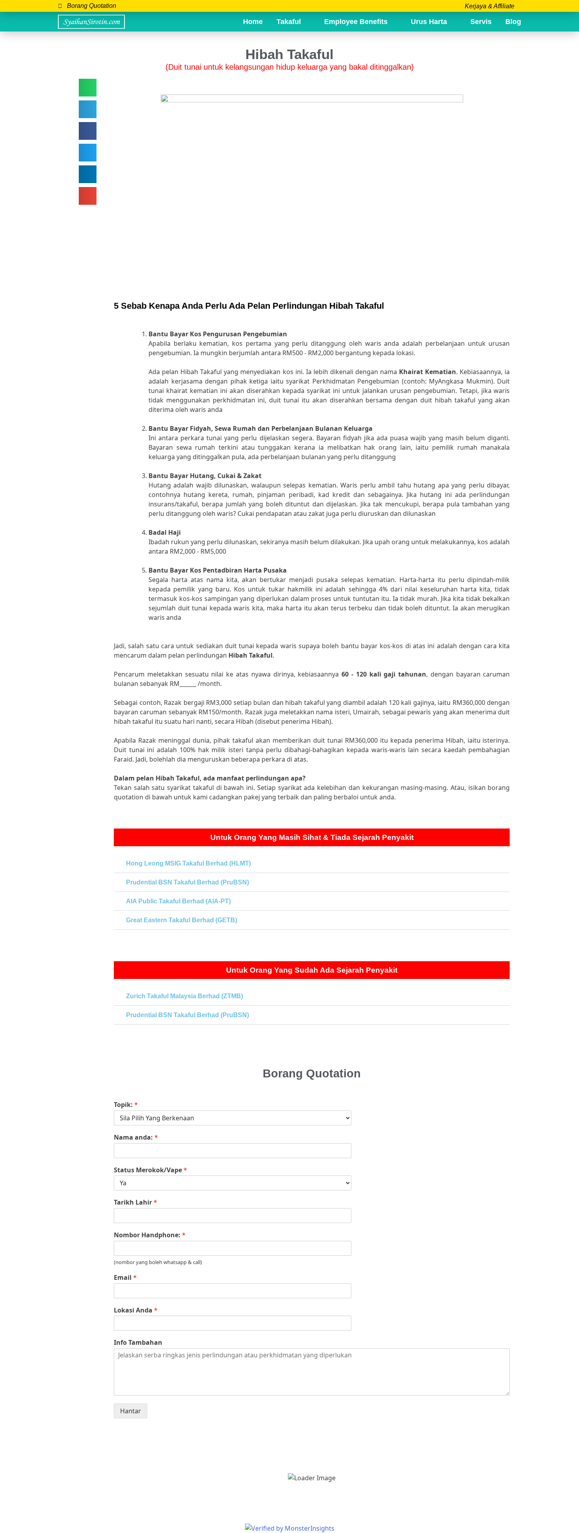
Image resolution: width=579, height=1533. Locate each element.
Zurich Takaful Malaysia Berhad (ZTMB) (184, 996)
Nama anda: (136, 1137)
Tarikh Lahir (135, 1202)
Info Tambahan (138, 1342)
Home (253, 22)
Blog (513, 22)
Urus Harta (429, 22)
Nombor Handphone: (150, 1235)
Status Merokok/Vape (150, 1170)
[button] (87, 87)
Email (125, 1277)
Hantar (130, 1411)
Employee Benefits (356, 22)
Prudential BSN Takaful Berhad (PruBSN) (187, 882)
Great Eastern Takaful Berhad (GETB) (181, 920)
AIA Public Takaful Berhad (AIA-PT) (178, 901)
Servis (481, 22)
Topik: (126, 1105)
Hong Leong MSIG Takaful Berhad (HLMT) (188, 863)
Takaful (289, 22)
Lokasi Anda (136, 1310)
